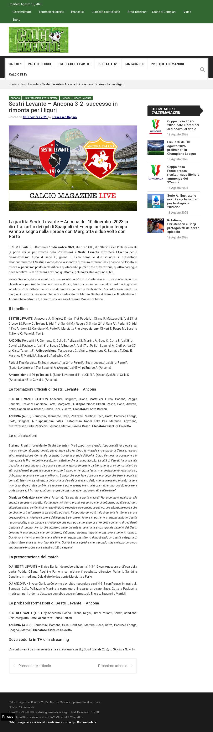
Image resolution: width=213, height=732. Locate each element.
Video (187, 12)
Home (13, 84)
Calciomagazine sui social (27, 722)
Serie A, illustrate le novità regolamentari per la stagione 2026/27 (182, 201)
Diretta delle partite (74, 64)
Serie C (66, 97)
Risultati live (108, 64)
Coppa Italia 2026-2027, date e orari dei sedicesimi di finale (183, 125)
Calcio (14, 64)
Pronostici (77, 12)
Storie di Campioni (164, 12)
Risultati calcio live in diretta (41, 97)
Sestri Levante (29, 84)
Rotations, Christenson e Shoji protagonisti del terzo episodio (183, 226)
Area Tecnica (136, 12)
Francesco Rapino (64, 117)
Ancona (15, 97)
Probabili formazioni (167, 64)
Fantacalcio (134, 64)
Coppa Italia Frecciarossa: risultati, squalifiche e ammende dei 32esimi (183, 174)
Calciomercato (22, 12)
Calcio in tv (18, 74)
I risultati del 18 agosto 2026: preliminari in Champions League (181, 147)
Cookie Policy (86, 722)
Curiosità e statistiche (106, 12)
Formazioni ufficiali (51, 12)
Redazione (54, 722)
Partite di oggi (39, 64)
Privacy (69, 722)
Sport (16, 19)
